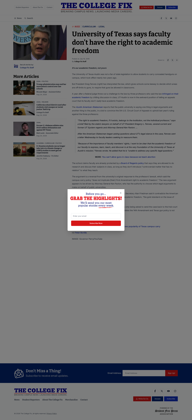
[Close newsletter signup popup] (121, 193)
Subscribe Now (96, 223)
